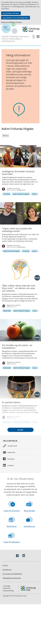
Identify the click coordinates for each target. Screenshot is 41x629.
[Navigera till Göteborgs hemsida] (31, 29)
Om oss (5, 565)
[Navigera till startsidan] (10, 28)
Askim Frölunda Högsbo (21, 194)
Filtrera (5, 135)
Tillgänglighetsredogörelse (11, 578)
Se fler (20, 430)
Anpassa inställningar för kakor (11, 22)
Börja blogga (29, 510)
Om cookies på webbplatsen (12, 574)
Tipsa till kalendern (11, 542)
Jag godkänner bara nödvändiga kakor (15, 18)
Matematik (7, 311)
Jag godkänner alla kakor (11, 13)
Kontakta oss (29, 526)
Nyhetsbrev (12, 526)
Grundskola (36, 194)
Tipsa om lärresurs (11, 510)
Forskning (6, 194)
